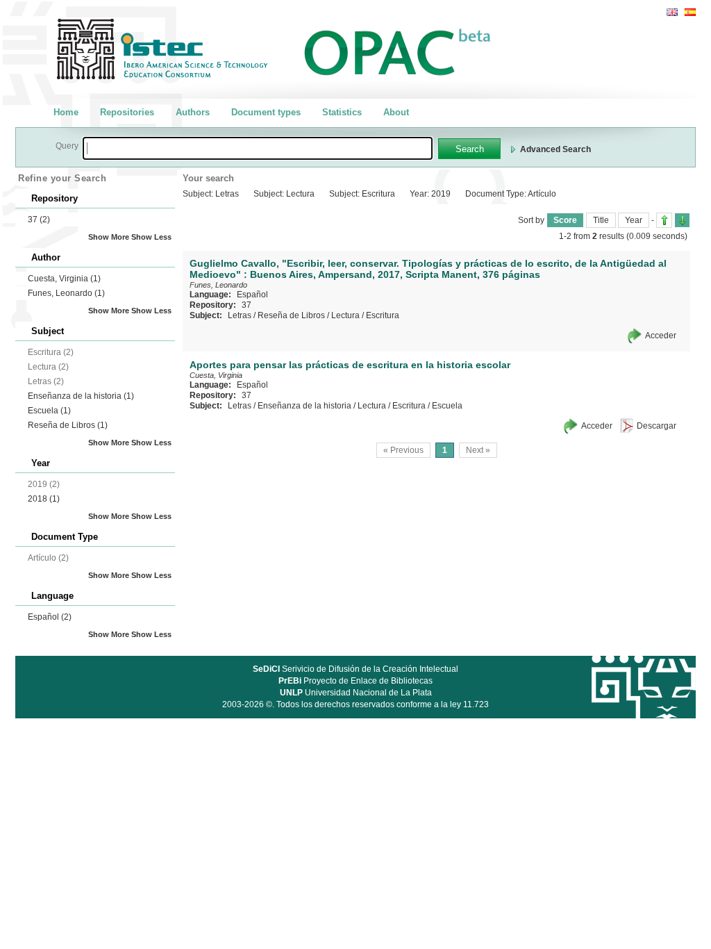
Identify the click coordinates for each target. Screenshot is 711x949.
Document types (266, 112)
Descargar (656, 426)
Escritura (382, 315)
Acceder (660, 335)
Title (601, 220)
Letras (239, 315)
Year (633, 220)
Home (65, 112)
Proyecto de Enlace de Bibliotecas (355, 681)
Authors (193, 112)
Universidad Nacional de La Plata (356, 693)
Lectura (345, 315)
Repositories (127, 112)
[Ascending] (664, 220)
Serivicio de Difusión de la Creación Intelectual (355, 669)
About (396, 112)
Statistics (342, 112)
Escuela (49, 410)
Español (50, 617)
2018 (44, 499)
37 (39, 219)
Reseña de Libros (68, 425)
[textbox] (258, 148)
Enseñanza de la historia (81, 396)
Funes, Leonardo (66, 293)
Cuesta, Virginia (64, 278)
